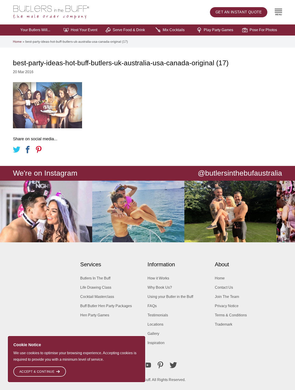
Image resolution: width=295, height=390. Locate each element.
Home (17, 41)
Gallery (153, 334)
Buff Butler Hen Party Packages (106, 306)
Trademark (223, 324)
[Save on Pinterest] (38, 150)
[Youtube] (147, 365)
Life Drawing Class (95, 287)
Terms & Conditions (231, 315)
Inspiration (156, 343)
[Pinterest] (160, 365)
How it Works (158, 278)
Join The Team (227, 297)
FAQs (152, 306)
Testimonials (158, 315)
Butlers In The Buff (95, 278)
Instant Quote (238, 12)
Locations (155, 324)
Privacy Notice (227, 306)
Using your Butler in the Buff (170, 297)
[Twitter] (173, 365)
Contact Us (224, 287)
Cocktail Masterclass (97, 297)
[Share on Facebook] (27, 150)
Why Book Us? (160, 287)
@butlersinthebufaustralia (240, 173)
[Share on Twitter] (16, 150)
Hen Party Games (94, 315)
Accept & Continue (36, 371)
